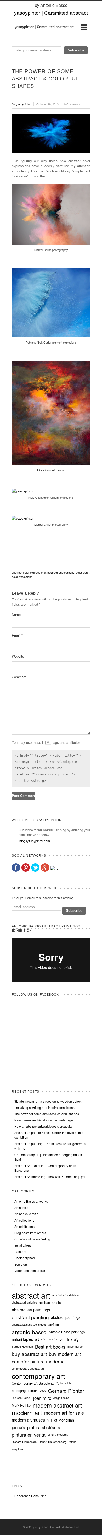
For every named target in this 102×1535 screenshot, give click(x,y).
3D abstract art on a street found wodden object (47, 1101)
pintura (18, 1427)
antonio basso (29, 1332)
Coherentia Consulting (30, 1496)
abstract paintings (65, 1317)
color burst (82, 572)
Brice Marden (75, 1346)
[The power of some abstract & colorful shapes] (51, 133)
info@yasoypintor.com (34, 841)
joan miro (42, 1398)
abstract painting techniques (29, 1324)
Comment (19, 676)
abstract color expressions (29, 572)
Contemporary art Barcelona (33, 1383)
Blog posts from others (30, 1232)
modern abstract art (57, 1405)
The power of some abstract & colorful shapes (46, 1113)
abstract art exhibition (65, 1295)
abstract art (31, 1295)
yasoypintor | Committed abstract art (56, 1527)
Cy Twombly (63, 1383)
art (37, 1339)
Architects (21, 1207)
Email (17, 635)
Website (18, 656)
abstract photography (60, 572)
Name (17, 614)
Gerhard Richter (66, 1390)
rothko (72, 1442)
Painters (20, 1251)
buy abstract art (29, 1354)
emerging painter (24, 1390)
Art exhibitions (24, 1226)
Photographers (25, 1258)
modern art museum (30, 1420)
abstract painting (30, 1317)
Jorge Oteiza (61, 1398)
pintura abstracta (43, 1427)
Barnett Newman (22, 1346)
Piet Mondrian (62, 1420)
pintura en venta (29, 1434)
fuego (42, 1390)
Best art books (50, 1346)
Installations (22, 1245)
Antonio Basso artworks (31, 1201)
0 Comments (72, 104)
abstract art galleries (24, 1302)
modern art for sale (64, 1412)
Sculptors (21, 1264)
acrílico (53, 1324)
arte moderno (49, 1339)
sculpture (17, 1449)
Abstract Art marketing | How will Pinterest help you (50, 1176)
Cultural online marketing (32, 1239)
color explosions (22, 576)
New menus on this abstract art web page (43, 1120)
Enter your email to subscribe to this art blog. (43, 898)
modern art (27, 1412)
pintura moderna (58, 1434)
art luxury (69, 1339)
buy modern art (65, 1354)
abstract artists (50, 1302)
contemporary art (38, 1376)
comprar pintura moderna (38, 1361)
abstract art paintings (31, 1310)
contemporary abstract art (28, 1368)
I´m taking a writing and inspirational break (44, 1107)
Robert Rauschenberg (52, 1442)
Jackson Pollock (21, 1398)
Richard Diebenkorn (24, 1442)
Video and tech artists (29, 1270)
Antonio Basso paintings (67, 1332)
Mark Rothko (21, 1405)
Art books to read (26, 1214)
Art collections (24, 1220)
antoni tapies (22, 1339)
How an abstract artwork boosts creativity (43, 1126)
